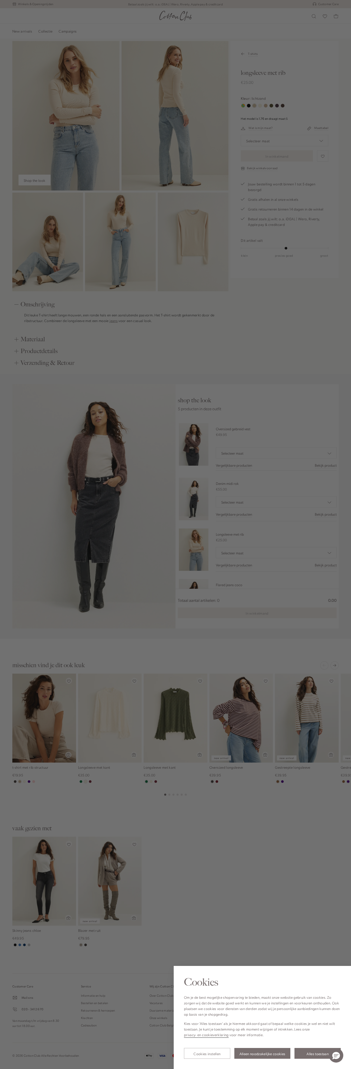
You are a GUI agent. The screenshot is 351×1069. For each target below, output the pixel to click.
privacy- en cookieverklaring (206, 1034)
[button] (336, 1055)
